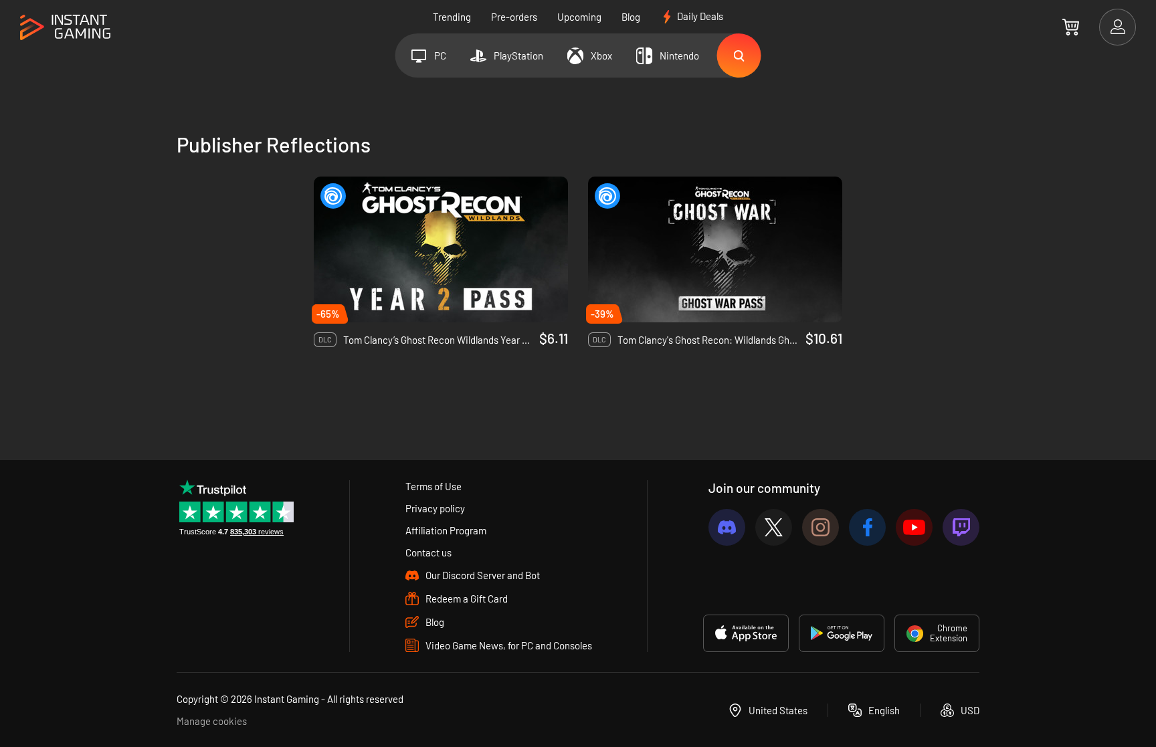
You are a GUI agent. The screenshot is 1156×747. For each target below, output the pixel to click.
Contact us (428, 552)
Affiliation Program (445, 530)
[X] (773, 527)
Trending (452, 17)
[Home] (65, 28)
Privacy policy (435, 508)
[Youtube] (914, 527)
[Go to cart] (1070, 26)
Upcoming (579, 17)
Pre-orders (514, 17)
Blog (630, 17)
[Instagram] (820, 527)
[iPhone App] (746, 633)
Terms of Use (433, 486)
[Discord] (726, 527)
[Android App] (841, 633)
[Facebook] (867, 527)
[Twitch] (961, 527)
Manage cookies (212, 721)
